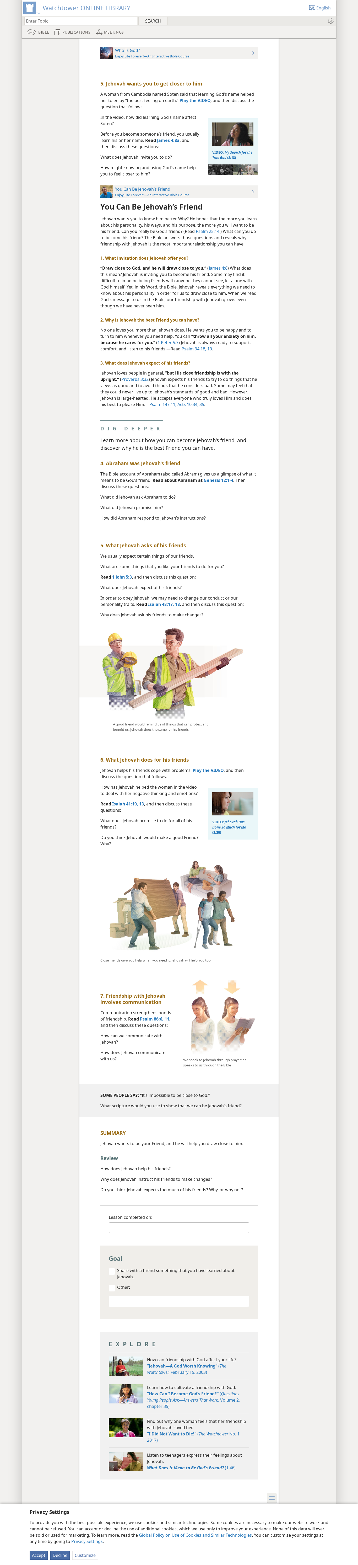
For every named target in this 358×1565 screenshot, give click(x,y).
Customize (85, 1555)
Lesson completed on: (130, 1217)
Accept (38, 1555)
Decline (60, 1555)
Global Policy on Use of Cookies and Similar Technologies (195, 1535)
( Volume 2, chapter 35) (193, 1400)
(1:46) (191, 1468)
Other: (123, 1287)
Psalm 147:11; (162, 404)
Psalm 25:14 (207, 231)
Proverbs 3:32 (135, 379)
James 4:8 (218, 268)
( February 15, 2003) (186, 1369)
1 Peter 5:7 (168, 342)
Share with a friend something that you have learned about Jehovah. (176, 1274)
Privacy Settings (87, 1541)
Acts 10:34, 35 (190, 404)
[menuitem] (330, 21)
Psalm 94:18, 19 (197, 349)
